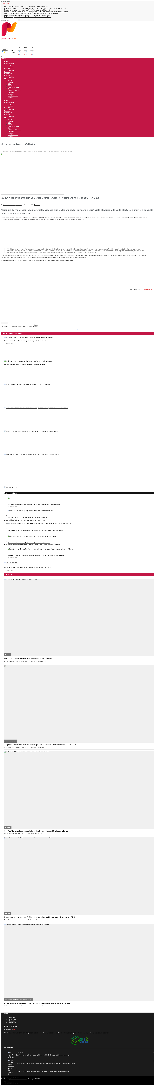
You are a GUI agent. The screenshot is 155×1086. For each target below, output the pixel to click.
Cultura (10, 89)
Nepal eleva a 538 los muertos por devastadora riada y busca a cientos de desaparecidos (46, 1063)
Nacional (7, 72)
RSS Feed (12, 1023)
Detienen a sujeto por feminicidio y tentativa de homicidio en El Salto (27, 17)
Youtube (12, 1021)
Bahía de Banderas (13, 87)
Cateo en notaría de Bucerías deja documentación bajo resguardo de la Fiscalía (42, 1071)
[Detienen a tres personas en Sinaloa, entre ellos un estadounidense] (28, 361)
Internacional (8, 73)
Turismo (10, 97)
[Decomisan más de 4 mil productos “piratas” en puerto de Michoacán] (28, 338)
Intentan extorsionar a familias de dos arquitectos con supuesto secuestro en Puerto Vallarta (36, 12)
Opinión (10, 67)
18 (153, 1069)
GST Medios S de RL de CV (10, 1077)
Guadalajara (11, 70)
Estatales (7, 68)
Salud (9, 84)
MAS (5, 78)
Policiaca (7, 75)
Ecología (10, 94)
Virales (10, 80)
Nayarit (10, 85)
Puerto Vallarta (9, 63)
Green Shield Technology (18, 1079)
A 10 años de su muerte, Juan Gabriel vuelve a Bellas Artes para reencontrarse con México (35, 8)
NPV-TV (10, 65)
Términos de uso (9, 1082)
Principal (12, 1017)
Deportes (11, 92)
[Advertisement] (77, 234)
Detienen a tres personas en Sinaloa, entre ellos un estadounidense (27, 15)
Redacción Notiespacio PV (12, 205)
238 (153, 1052)
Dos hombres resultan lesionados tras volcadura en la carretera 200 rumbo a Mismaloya (35, 505)
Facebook (12, 1019)
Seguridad (11, 77)
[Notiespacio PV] (10, 39)
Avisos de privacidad (11, 1084)
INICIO (6, 61)
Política (10, 82)
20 (153, 1060)
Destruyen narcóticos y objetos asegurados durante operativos (26, 6)
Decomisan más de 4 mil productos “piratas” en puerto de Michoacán (27, 10)
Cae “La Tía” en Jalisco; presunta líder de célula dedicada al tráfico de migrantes (31, 13)
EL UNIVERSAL (149, 289)
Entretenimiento (13, 96)
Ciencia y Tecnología (14, 90)
